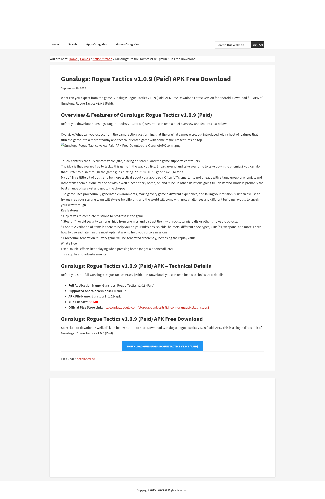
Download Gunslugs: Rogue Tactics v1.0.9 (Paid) (162, 346)
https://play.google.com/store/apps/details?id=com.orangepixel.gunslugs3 (157, 307)
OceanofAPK (157, 20)
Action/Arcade (86, 359)
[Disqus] (162, 427)
